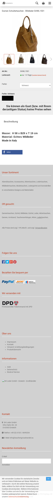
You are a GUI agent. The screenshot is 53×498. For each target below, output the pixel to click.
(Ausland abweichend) (39, 75)
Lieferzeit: (6, 75)
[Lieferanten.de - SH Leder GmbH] (19, 381)
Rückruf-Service (13, 372)
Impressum (11, 342)
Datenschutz (12, 369)
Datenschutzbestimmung (18, 497)
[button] (12, 152)
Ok (48, 479)
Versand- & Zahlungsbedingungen (20, 347)
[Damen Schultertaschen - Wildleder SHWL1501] (26, 34)
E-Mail (4, 456)
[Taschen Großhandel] (6, 3)
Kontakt (10, 344)
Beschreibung (11, 121)
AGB (9, 367)
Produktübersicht (14, 350)
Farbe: (4, 84)
